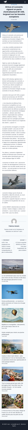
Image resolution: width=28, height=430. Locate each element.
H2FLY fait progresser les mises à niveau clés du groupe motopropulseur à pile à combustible (7, 246)
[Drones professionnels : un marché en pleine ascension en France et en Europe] (14, 292)
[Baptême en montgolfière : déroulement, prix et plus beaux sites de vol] (14, 315)
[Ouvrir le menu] (25, 2)
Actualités (14, 4)
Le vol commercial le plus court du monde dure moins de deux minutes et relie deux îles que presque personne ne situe (14, 277)
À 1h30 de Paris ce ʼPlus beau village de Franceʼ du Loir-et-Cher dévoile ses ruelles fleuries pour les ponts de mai (13, 412)
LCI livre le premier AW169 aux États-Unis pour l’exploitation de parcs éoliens (21, 245)
